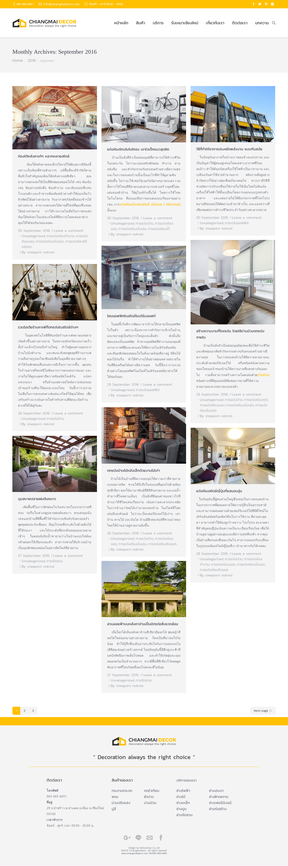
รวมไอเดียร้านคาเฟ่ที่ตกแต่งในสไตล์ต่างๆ (48, 327)
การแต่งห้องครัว (256, 399)
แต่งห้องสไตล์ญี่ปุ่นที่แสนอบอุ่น (219, 491)
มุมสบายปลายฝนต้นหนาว (37, 498)
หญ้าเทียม (151, 790)
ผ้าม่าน (149, 796)
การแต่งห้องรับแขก (162, 544)
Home (17, 60)
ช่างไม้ (180, 796)
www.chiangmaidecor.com (134, 853)
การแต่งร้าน (55, 418)
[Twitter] (260, 4)
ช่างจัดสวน (184, 814)
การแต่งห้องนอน (212, 405)
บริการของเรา (186, 780)
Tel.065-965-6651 (158, 853)
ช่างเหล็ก (183, 802)
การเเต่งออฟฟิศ (237, 223)
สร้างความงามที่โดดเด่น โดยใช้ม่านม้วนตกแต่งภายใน (230, 334)
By (38, 252)
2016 (31, 60)
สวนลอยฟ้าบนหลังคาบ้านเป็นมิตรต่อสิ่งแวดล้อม (142, 624)
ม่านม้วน (263, 374)
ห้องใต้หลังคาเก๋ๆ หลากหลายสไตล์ (44, 156)
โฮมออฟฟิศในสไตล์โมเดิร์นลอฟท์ (131, 316)
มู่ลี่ (114, 808)
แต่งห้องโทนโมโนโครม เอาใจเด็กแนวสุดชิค (138, 149)
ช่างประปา (216, 790)
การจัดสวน (55, 561)
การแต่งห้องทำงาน (60, 236)
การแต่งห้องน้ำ (159, 228)
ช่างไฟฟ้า (183, 790)
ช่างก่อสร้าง (218, 808)
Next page (261, 710)
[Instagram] (272, 4)
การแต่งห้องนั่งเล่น (50, 241)
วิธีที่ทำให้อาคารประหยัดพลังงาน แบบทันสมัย (229, 149)
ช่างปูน (181, 808)
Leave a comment (68, 230)
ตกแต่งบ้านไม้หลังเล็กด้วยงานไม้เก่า (133, 470)
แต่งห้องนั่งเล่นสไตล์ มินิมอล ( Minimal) (149, 204)
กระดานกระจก (122, 790)
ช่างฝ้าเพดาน (218, 796)
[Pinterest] (266, 4)
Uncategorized (33, 236)
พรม (115, 796)
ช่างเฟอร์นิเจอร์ (220, 802)
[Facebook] (253, 4)
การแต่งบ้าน (145, 223)
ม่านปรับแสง (121, 802)
